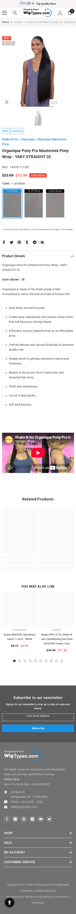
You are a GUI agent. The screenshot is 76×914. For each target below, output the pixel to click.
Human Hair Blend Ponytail (43, 22)
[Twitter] (11, 241)
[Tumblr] (27, 241)
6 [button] (41, 661)
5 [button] (35, 661)
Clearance (19, 630)
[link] (19, 562)
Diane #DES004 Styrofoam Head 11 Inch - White (19, 637)
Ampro (56, 630)
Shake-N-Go (10, 139)
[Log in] (60, 12)
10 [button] (62, 661)
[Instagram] (15, 819)
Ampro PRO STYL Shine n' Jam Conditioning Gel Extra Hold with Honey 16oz (57, 639)
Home (5, 22)
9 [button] (56, 661)
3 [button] (25, 661)
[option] (38, 4)
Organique (28, 139)
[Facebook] (4, 241)
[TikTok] (32, 819)
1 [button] (14, 661)
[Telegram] (34, 241)
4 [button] (30, 661)
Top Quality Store (46, 3)
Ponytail (18, 22)
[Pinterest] (19, 241)
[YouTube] (41, 819)
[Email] (42, 241)
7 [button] (46, 661)
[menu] (4, 12)
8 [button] (51, 661)
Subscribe (38, 728)
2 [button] (19, 661)
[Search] (15, 12)
